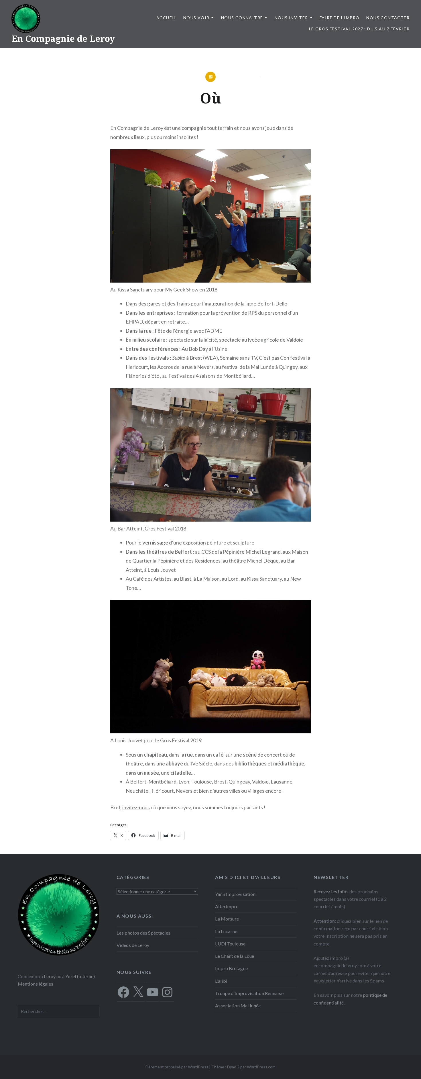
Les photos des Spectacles (143, 932)
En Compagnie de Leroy (63, 38)
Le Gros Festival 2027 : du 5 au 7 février (359, 28)
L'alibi (221, 981)
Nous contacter (388, 17)
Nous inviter (291, 17)
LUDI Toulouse (230, 943)
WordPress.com (261, 1066)
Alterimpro (227, 906)
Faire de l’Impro (339, 17)
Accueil (166, 17)
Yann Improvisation (235, 894)
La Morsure (227, 918)
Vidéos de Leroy (133, 945)
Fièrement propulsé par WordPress (176, 1066)
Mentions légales (35, 983)
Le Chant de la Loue (234, 956)
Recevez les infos (331, 891)
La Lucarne (226, 931)
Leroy (50, 976)
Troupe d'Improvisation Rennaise (249, 993)
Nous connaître (242, 17)
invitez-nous (136, 807)
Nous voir (196, 17)
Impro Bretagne (231, 968)
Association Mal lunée (238, 1005)
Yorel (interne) (80, 976)
